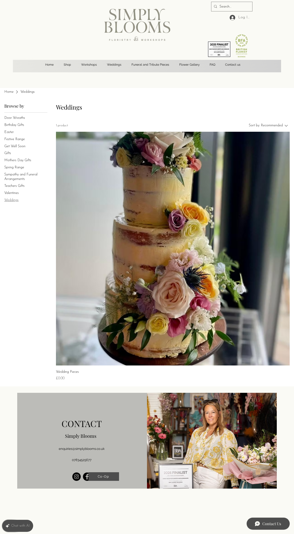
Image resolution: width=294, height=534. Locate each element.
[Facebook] (87, 476)
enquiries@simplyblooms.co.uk (82, 449)
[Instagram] (76, 476)
